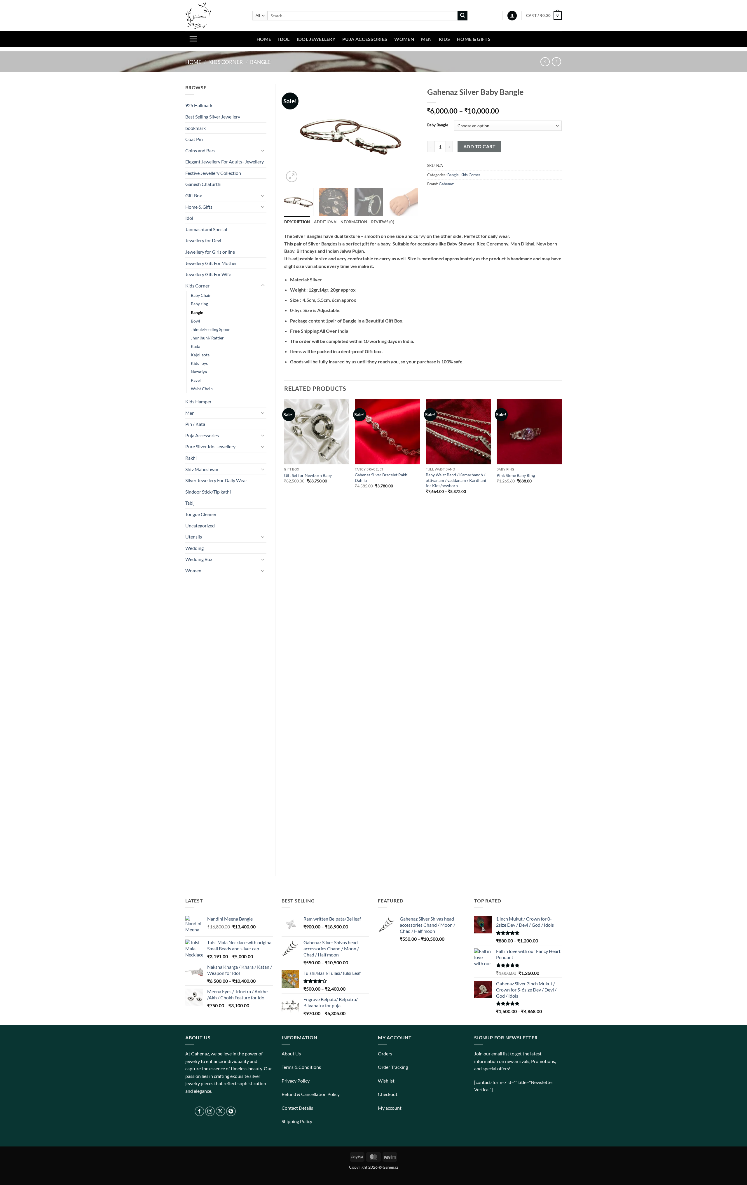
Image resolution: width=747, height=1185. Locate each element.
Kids (444, 39)
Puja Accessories (364, 39)
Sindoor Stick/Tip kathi (208, 491)
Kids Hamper (198, 401)
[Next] (408, 134)
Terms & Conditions (301, 1067)
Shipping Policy (297, 1121)
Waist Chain (202, 388)
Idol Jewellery (316, 39)
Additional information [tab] (340, 221)
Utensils (193, 536)
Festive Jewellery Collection (213, 173)
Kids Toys (199, 363)
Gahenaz (446, 184)
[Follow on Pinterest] (231, 1111)
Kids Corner (225, 62)
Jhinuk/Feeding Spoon (211, 329)
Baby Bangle (437, 125)
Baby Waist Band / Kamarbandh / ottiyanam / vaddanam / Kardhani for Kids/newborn (456, 480)
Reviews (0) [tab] (382, 221)
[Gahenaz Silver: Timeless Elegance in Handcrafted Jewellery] (214, 15)
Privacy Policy (296, 1080)
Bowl (195, 320)
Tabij (190, 503)
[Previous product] (556, 61)
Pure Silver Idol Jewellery (210, 446)
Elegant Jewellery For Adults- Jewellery (224, 161)
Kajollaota (200, 354)
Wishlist (386, 1080)
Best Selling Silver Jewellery (212, 116)
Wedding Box (198, 559)
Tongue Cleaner (201, 514)
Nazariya (199, 371)
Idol (283, 39)
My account (390, 1108)
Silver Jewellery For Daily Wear (216, 480)
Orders (385, 1053)
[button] (512, 15)
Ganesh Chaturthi (203, 184)
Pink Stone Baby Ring (516, 475)
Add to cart (479, 146)
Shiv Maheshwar (202, 469)
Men (426, 39)
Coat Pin (194, 139)
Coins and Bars (200, 150)
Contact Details (297, 1108)
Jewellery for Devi (203, 240)
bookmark (195, 128)
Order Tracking (393, 1067)
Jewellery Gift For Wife (208, 274)
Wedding (194, 548)
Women (404, 39)
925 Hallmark (198, 105)
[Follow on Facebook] (199, 1111)
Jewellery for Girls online (210, 252)
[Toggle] (262, 150)
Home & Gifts (474, 39)
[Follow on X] (220, 1111)
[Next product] (544, 61)
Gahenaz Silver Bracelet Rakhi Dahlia (382, 477)
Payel (196, 380)
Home (263, 39)
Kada (195, 346)
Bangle (260, 62)
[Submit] (462, 16)
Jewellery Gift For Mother (211, 263)
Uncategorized (200, 525)
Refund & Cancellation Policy (311, 1094)
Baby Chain (201, 295)
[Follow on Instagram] (210, 1111)
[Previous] (294, 134)
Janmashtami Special (206, 229)
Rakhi (191, 458)
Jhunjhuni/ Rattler (207, 337)
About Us (291, 1053)
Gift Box (193, 195)
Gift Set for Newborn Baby (308, 475)
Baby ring (199, 303)
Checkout (387, 1094)
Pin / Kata (195, 424)
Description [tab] (297, 221)
